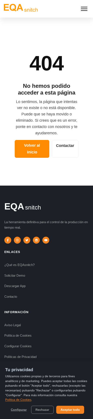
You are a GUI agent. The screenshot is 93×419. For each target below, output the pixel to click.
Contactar (65, 145)
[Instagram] (17, 240)
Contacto (10, 296)
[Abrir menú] (84, 9)
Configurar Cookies (18, 346)
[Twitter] (26, 240)
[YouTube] (45, 240)
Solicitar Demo (14, 275)
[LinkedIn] (36, 240)
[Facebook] (7, 240)
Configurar (19, 409)
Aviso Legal (12, 325)
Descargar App (15, 286)
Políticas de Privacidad (20, 357)
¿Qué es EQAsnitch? (19, 265)
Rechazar (42, 409)
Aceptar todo (70, 409)
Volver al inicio (32, 148)
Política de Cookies (18, 335)
